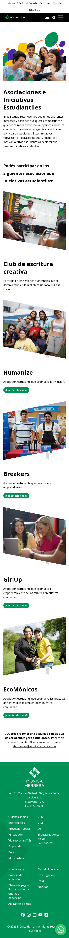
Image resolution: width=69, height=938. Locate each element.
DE (39, 829)
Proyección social (19, 829)
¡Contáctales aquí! (16, 390)
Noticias (43, 887)
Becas (12, 852)
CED (40, 817)
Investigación (46, 875)
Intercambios (16, 823)
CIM (40, 823)
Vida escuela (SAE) (19, 840)
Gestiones (45, 3)
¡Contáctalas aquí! (16, 605)
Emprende (14, 846)
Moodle (57, 3)
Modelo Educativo (49, 869)
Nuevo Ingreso (17, 869)
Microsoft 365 (15, 3)
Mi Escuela (31, 3)
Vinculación (15, 834)
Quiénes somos (18, 817)
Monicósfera (16, 858)
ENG (47, 17)
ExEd (41, 881)
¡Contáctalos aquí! (16, 495)
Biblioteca (34, 10)
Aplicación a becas (19, 904)
